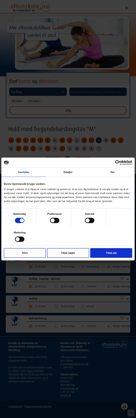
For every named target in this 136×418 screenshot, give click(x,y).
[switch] (54, 220)
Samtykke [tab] (23, 172)
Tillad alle (111, 252)
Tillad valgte (68, 252)
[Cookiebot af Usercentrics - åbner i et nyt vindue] (117, 162)
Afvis (25, 252)
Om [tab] (112, 172)
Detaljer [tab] (68, 172)
